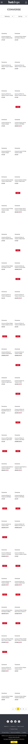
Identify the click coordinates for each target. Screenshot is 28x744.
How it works (20, 726)
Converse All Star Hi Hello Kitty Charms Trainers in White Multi (20, 612)
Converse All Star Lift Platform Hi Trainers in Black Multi (20, 526)
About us (6, 726)
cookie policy (21, 739)
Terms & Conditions (15, 732)
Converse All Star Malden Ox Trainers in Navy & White (20, 38)
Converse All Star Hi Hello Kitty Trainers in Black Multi (7, 640)
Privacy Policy (5, 732)
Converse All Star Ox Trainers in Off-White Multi (19, 497)
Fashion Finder (14, 729)
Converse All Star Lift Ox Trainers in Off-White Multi (20, 124)
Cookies (24, 732)
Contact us (13, 726)
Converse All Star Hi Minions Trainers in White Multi (7, 95)
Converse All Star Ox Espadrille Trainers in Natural (6, 411)
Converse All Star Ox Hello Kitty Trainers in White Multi (6, 669)
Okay (14, 742)
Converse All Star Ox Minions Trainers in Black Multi (7, 67)
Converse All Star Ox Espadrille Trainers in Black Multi (19, 411)
